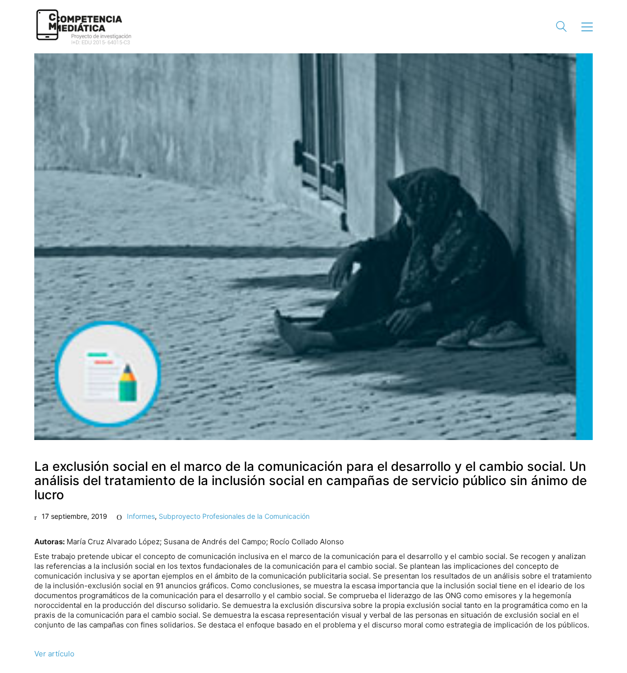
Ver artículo (54, 653)
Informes (141, 516)
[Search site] (561, 27)
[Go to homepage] (83, 26)
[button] (587, 27)
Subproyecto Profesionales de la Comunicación (234, 516)
